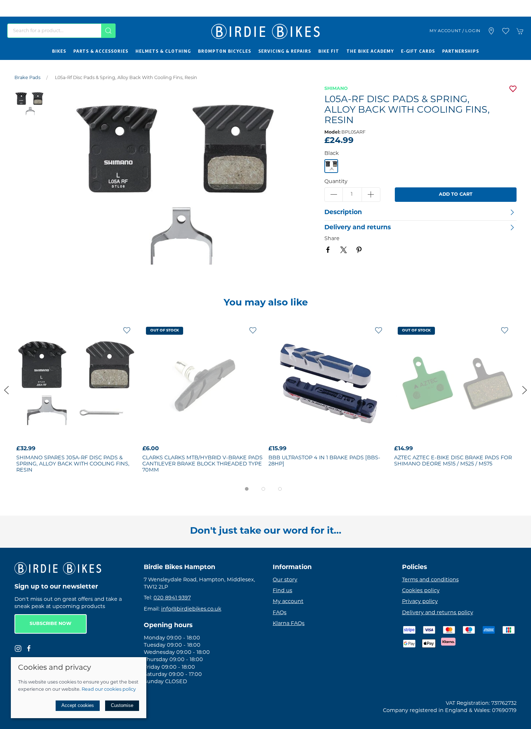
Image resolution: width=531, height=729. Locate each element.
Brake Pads (27, 78)
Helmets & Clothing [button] (163, 51)
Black (331, 153)
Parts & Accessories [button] (100, 51)
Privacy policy (420, 602)
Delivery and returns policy (437, 613)
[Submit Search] (108, 30)
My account (288, 602)
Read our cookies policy (109, 689)
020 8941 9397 (172, 598)
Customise (122, 705)
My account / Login (454, 31)
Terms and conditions (430, 580)
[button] (505, 31)
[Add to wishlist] (126, 330)
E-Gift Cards (418, 51)
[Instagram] (18, 648)
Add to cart (455, 194)
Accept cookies (77, 705)
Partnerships (460, 51)
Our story (285, 580)
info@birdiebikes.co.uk (191, 609)
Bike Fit (328, 51)
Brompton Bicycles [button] (224, 51)
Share (332, 239)
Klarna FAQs (289, 623)
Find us (282, 591)
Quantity (335, 182)
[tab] (247, 489)
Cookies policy (421, 591)
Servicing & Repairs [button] (284, 51)
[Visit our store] (491, 31)
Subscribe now (51, 624)
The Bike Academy (370, 51)
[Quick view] (126, 436)
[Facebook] (29, 648)
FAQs (279, 613)
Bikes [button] (59, 51)
